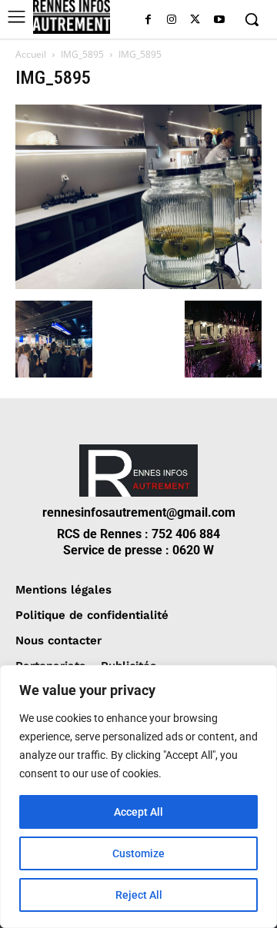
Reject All (138, 895)
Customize (138, 853)
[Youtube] (219, 20)
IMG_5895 (82, 54)
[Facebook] (148, 20)
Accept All (138, 812)
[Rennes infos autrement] (71, 17)
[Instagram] (172, 20)
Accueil (30, 54)
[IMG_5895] (138, 285)
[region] (138, 796)
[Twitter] (195, 20)
